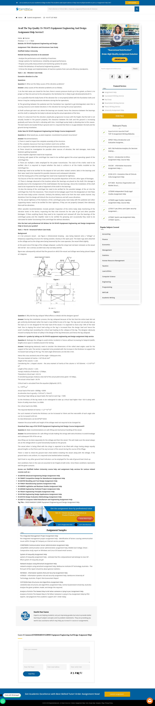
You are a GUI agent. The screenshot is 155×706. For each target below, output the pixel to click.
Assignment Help (110, 92)
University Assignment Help (114, 110)
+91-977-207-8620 (51, 17)
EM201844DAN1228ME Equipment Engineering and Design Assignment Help (52, 502)
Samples (98, 703)
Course (27, 38)
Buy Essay (107, 99)
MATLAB (105, 292)
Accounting (106, 234)
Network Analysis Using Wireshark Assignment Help (38, 564)
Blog (103, 703)
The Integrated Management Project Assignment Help (39, 536)
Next (32, 41)
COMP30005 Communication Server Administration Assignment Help (44, 545)
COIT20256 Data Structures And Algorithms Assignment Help (41, 582)
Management (107, 250)
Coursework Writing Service (114, 96)
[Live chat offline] (150, 701)
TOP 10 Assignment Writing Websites (121, 134)
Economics (106, 245)
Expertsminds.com (54, 703)
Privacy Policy (109, 703)
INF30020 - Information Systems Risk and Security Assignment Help (44, 573)
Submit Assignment (34, 17)
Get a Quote (132, 2)
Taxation (105, 266)
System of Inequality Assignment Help (33, 554)
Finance (105, 239)
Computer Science (108, 277)
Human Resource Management (113, 261)
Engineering (106, 282)
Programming (107, 287)
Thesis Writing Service (112, 107)
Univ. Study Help (90, 703)
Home (20, 17)
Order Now (120, 116)
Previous (21, 41)
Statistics (105, 255)
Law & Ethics (106, 271)
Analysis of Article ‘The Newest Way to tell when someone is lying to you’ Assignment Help (51, 591)
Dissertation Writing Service (114, 103)
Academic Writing (108, 298)
